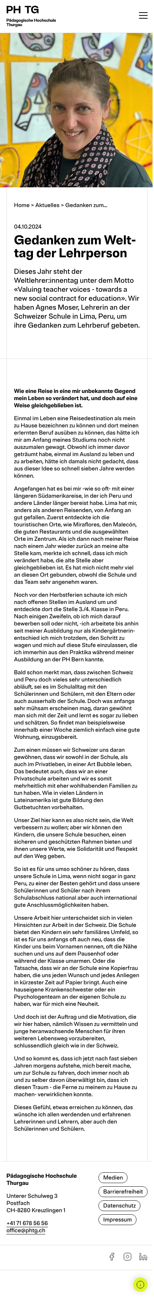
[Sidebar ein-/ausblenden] (140, 1284)
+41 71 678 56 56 (27, 1223)
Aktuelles (47, 205)
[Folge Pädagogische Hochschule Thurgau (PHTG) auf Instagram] (127, 1259)
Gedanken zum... (86, 205)
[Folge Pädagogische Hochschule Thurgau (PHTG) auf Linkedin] (143, 1259)
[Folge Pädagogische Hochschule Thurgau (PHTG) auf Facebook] (111, 1259)
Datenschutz (119, 1205)
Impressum (117, 1219)
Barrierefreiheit (123, 1191)
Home (22, 205)
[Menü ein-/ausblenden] (143, 16)
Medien (113, 1177)
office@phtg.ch (25, 1230)
